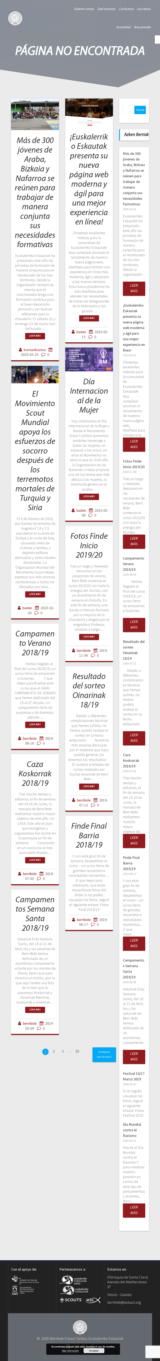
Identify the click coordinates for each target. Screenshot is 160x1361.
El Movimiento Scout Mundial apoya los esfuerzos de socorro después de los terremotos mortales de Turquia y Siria (35, 451)
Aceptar (94, 1350)
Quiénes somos (84, 9)
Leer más (35, 336)
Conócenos (126, 9)
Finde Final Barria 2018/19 (89, 836)
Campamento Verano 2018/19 (35, 643)
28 (78, 1051)
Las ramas (144, 9)
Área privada (142, 27)
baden (81, 331)
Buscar (140, 110)
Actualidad (123, 27)
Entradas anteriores (104, 1054)
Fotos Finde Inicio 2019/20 (89, 546)
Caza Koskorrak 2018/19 (35, 774)
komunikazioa (35, 349)
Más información (70, 1350)
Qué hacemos (107, 9)
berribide (84, 650)
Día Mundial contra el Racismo (132, 1130)
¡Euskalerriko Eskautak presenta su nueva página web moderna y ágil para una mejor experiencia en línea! (134, 328)
